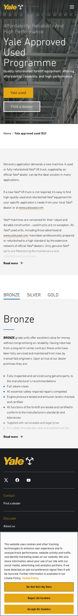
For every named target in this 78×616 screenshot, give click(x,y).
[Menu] (72, 7)
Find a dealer (12, 503)
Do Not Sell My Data (38, 586)
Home (7, 133)
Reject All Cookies (39, 598)
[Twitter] (6, 480)
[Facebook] (17, 480)
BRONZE (11, 294)
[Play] (64, 110)
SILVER (34, 294)
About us (9, 526)
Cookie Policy (30, 578)
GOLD (53, 294)
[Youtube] (28, 480)
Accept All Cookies (38, 609)
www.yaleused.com (31, 207)
